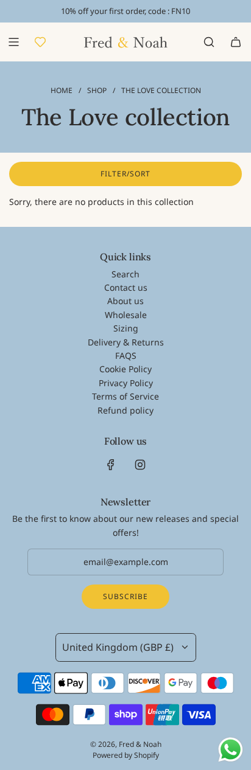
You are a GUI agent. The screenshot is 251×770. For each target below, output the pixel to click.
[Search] (209, 42)
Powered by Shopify (126, 755)
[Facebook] (110, 464)
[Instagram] (140, 464)
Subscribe (125, 596)
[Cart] (235, 42)
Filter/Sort (125, 173)
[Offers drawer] (40, 42)
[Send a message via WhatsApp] (230, 749)
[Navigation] (13, 42)
